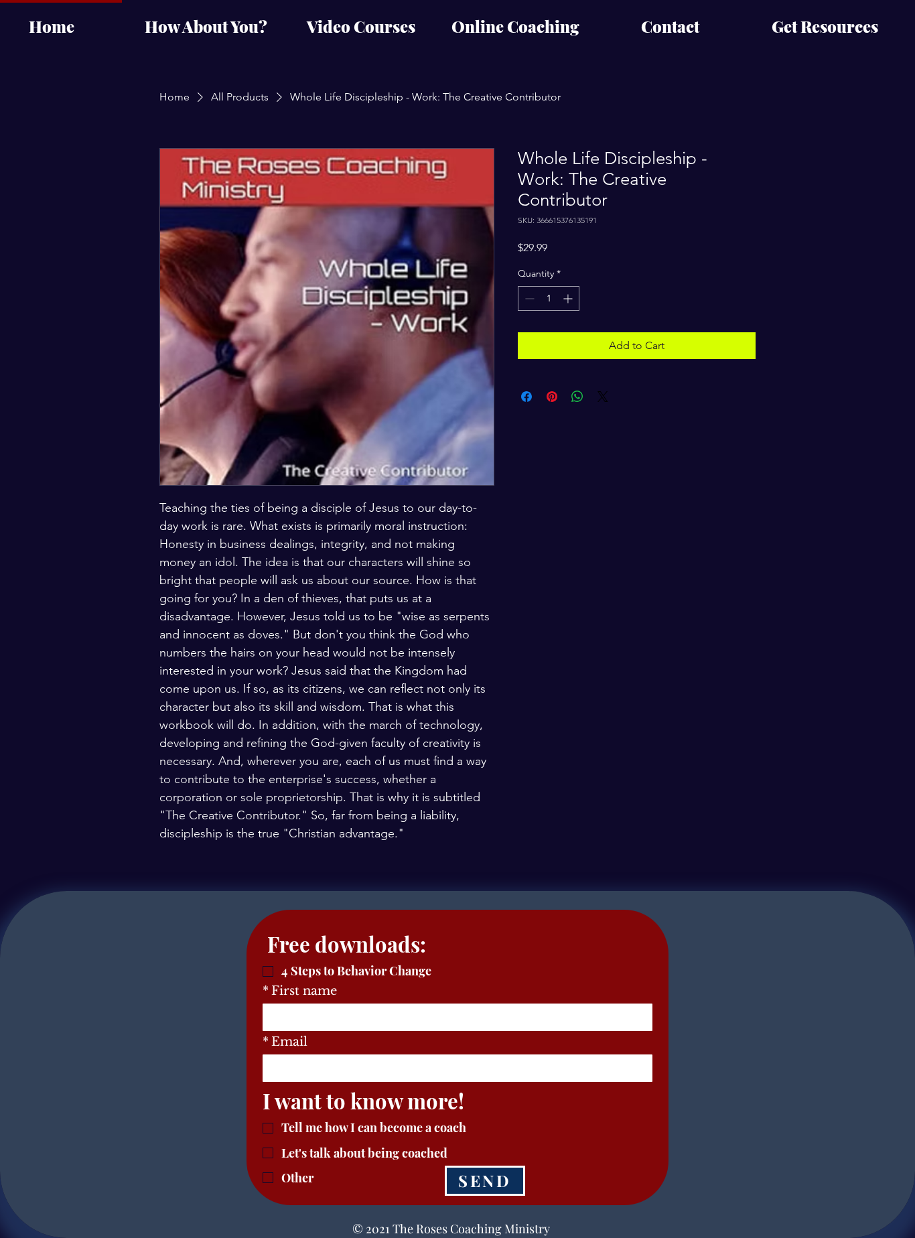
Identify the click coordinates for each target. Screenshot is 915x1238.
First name (300, 990)
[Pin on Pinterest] (552, 397)
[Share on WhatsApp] (577, 397)
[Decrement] (528, 298)
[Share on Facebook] (526, 397)
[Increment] (569, 298)
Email (285, 1041)
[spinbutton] (549, 298)
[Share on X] (603, 397)
